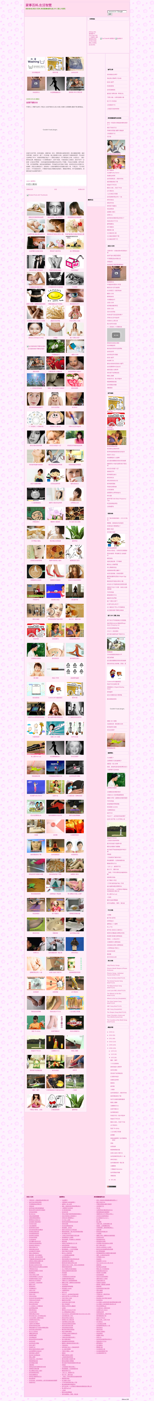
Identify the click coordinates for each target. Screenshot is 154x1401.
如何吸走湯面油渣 (34, 1231)
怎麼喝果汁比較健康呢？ (114, 760)
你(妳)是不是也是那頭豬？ (115, 314)
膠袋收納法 (110, 296)
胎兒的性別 (55, 658)
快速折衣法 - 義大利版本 (114, 378)
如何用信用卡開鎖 (74, 776)
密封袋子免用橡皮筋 (36, 1070)
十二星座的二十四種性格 (36, 426)
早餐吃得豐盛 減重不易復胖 (115, 130)
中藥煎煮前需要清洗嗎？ (69, 1337)
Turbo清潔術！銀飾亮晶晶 (36, 1317)
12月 (112, 1051)
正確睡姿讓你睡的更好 (36, 287)
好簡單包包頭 (100, 1237)
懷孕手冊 (55, 72)
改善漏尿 (36, 992)
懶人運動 (98, 1221)
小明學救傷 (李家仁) (113, 948)
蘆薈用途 (74, 541)
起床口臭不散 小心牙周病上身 (116, 819)
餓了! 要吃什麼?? (112, 601)
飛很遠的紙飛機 (36, 1011)
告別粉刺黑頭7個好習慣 (55, 619)
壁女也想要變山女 (36, 815)
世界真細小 (110, 921)
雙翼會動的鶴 (36, 776)
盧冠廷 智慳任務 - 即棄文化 (115, 93)
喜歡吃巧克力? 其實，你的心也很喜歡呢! (73, 1265)
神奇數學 (110, 692)
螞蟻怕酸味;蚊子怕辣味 (55, 304)
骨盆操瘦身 (110, 209)
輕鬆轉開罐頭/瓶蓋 (74, 972)
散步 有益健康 (66, 1304)
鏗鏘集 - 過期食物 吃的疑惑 (115, 523)
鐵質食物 (110, 558)
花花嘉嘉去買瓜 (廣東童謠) (115, 945)
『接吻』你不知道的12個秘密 (55, 388)
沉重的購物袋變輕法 (34, 1217)
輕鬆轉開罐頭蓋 (112, 381)
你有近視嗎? (75, 756)
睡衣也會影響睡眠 (74, 815)
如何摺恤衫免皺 (74, 933)
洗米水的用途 (55, 407)
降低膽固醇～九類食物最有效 (116, 860)
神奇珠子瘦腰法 (112, 206)
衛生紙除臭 (36, 697)
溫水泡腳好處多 (66, 1339)
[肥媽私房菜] (92, 39)
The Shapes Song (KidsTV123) (116, 1012)
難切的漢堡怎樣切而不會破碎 (37, 1210)
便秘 (111, 1143)
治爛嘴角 (113, 1166)
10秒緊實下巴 (111, 105)
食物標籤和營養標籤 (113, 804)
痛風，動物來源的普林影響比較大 (117, 767)
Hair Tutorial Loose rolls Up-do (104, 1262)
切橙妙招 (110, 261)
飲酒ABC (75, 407)
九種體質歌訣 (111, 810)
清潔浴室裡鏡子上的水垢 (36, 1276)
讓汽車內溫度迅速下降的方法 (116, 634)
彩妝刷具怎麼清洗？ (34, 1245)
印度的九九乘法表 (55, 426)
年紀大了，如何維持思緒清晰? (116, 816)
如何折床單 (74, 72)
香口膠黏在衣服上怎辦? (75, 894)
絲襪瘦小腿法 (75, 874)
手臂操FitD (36, 599)
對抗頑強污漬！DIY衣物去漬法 (37, 1315)
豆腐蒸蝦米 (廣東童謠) (114, 942)
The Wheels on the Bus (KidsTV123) (114, 994)
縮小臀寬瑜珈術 (74, 251)
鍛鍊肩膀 (98, 1286)
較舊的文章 (81, 189)
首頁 (55, 189)
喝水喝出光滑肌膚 (55, 541)
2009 (111, 1045)
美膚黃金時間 (111, 175)
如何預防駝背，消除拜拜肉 (115, 178)
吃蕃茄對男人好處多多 (55, 371)
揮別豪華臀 (74, 599)
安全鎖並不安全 (33, 1321)
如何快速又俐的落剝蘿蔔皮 (115, 264)
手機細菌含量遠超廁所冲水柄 (37, 1259)
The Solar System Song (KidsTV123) (114, 1002)
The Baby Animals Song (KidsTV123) (114, 986)
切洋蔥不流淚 (111, 532)
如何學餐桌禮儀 (33, 1308)
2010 (111, 1041)
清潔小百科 (110, 308)
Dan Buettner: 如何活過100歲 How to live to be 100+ (76, 1313)
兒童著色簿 (36, 737)
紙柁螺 (55, 835)
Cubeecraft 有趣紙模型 (55, 697)
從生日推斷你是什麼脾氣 (114, 695)
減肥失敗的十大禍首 (102, 1278)
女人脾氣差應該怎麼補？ (69, 1312)
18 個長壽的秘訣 (66, 1210)
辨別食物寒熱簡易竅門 (36, 407)
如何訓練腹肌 (111, 90)
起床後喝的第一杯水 (67, 1315)
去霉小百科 (110, 302)
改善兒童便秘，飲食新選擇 (115, 573)
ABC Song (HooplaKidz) (114, 1009)
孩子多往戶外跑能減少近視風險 (116, 620)
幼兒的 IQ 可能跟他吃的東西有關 (117, 584)
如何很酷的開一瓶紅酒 (55, 952)
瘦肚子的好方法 (112, 127)
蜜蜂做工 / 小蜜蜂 (112, 924)
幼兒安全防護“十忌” (55, 445)
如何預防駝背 (55, 854)
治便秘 (55, 337)
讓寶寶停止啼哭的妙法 (114, 492)
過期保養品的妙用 (34, 1249)
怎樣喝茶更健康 (36, 658)
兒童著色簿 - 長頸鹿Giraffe (115, 724)
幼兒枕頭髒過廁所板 (113, 628)
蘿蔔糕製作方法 (112, 595)
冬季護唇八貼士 (100, 1257)
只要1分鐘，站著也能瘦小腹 (115, 97)
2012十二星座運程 (112, 631)
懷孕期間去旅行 (74, 658)
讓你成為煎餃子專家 (55, 874)
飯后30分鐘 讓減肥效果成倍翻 (104, 1249)
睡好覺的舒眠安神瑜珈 (55, 464)
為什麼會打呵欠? (66, 1233)
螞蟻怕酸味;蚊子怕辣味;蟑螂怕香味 (38, 1327)
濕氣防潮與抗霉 (33, 1333)
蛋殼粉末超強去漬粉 (113, 343)
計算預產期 (110, 489)
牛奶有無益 (110, 592)
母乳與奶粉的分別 (112, 480)
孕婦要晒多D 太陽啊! (113, 457)
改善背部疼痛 (65, 1245)
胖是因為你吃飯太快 (102, 1231)
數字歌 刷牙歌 (111, 918)
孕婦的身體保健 (112, 486)
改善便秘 (55, 992)
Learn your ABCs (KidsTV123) (116, 990)
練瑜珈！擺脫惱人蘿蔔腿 (103, 1284)
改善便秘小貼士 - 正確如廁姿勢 (70, 1347)
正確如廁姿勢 (55, 1109)
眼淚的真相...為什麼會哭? (55, 217)
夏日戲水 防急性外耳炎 (35, 1265)
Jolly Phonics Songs (113, 965)
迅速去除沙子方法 (55, 1011)
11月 (112, 1054)
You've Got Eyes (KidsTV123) (116, 978)
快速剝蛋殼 (110, 86)
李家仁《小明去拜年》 (114, 939)
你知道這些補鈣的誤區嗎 (74, 445)
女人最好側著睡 (66, 1349)
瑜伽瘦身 (98, 1259)
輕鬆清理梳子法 (33, 1247)
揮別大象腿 (36, 619)
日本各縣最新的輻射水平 (114, 654)
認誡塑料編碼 (75, 678)
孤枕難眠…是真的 (67, 1227)
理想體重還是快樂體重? (75, 217)
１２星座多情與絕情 (36, 388)
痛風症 (64, 1353)
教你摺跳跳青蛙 (36, 894)
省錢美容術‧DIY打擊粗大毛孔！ (105, 1214)
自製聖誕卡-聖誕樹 (55, 894)
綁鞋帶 (75, 1070)
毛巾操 (109, 136)
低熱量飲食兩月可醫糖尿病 (69, 1247)
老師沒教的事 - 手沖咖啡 (114, 561)
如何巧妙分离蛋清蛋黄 (114, 255)
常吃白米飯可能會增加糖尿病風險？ (72, 1214)
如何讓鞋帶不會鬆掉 (34, 1251)
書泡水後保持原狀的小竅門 (115, 363)
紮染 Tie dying (36, 1031)
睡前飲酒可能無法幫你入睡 (55, 234)
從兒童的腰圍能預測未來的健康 (116, 460)
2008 (111, 1048)
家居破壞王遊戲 (112, 727)
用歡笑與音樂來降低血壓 (36, 217)
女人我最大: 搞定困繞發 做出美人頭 (106, 1304)
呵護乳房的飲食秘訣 (55, 270)
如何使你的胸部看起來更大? (115, 218)
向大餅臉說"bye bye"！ (102, 1217)
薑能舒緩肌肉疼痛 (67, 1266)
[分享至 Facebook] (34, 184)
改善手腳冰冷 (32, 102)
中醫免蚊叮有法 (33, 1268)
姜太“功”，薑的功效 (75, 619)
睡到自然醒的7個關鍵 (113, 846)
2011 (111, 1038)
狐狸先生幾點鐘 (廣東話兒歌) (116, 933)
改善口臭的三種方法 (55, 972)
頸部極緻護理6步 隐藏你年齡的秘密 (106, 1253)
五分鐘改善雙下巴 (112, 239)
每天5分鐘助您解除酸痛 (117, 1099)
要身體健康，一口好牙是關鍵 (70, 1249)
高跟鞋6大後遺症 (55, 580)
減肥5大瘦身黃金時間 (55, 503)
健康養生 (33, 181)
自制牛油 (55, 795)
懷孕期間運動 (111, 483)
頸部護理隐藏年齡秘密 (36, 464)
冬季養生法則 (75, 503)
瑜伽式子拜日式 (36, 1051)
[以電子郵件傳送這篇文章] (27, 184)
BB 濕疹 (36, 678)
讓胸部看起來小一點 (36, 972)
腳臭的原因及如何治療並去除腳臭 (38, 1266)
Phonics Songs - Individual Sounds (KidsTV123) (115, 974)
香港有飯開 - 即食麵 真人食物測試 (71, 1239)
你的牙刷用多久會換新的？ (69, 1216)
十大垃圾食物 (114, 1063)
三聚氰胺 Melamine (116, 1169)
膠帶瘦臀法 (110, 224)
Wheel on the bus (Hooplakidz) (116, 998)
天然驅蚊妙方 (56, 354)
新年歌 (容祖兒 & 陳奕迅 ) (114, 930)
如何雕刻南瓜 (114, 1112)
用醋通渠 (55, 933)
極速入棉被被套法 (34, 1253)
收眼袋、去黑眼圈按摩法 (103, 1225)
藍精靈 (109, 954)
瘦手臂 (98, 1220)
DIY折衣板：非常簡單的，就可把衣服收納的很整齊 (43, 1380)
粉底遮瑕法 (74, 854)
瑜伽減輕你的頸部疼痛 (68, 1341)
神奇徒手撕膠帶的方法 (35, 1376)
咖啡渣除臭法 (75, 483)
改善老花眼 (65, 1223)
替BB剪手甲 (110, 471)
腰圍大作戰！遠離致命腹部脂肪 (35, 304)
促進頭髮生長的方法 (102, 1270)
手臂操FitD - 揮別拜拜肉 (103, 1294)
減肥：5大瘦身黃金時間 (102, 1255)
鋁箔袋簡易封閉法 (34, 1372)
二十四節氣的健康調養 (68, 1255)
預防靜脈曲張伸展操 (75, 464)
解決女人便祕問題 (112, 564)
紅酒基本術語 (75, 835)
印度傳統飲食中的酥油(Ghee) (55, 1090)
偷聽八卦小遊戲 (55, 737)
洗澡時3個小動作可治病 (68, 1302)
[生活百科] (92, 45)
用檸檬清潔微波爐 (34, 1368)
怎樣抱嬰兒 (55, 639)
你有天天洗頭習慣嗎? (74, 580)
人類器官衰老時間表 (36, 560)
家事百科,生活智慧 (39, 5)
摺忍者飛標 (110, 657)
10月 (112, 1057)
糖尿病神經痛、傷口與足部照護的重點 (72, 1231)
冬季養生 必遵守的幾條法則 (69, 1333)
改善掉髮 (98, 1229)
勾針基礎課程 (33, 1225)
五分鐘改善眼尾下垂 (113, 236)
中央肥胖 (74, 287)
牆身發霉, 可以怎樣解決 (35, 1255)
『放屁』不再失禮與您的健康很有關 (72, 1376)
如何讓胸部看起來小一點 (114, 197)
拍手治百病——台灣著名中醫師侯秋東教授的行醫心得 (117, 890)
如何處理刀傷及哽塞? (35, 1221)
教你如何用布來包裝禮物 (114, 348)
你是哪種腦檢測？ (55, 92)
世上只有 (110, 927)
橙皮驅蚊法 (32, 1272)
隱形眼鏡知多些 (74, 304)
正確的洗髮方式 (100, 1280)
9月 (112, 1180)
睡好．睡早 (36, 1090)
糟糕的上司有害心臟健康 (69, 1306)
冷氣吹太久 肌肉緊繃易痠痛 (115, 795)
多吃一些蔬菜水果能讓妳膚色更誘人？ (106, 1200)
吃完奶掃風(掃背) (75, 639)
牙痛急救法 (36, 522)
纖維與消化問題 (55, 321)
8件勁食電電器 (33, 1212)
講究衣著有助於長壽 (36, 445)
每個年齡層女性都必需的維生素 (74, 234)
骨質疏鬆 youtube (112, 807)
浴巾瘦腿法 (110, 227)
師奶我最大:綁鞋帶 (112, 369)
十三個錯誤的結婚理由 (75, 717)
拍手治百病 (74, 737)
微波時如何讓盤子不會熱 (36, 1270)
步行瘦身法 (74, 992)
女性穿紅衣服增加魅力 (102, 1216)
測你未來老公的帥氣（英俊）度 (116, 663)
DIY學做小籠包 (35, 541)
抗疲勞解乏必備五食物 (36, 251)
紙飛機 (112, 1135)
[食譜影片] (92, 33)
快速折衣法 (32, 1382)
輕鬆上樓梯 (74, 1051)
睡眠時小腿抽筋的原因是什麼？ (70, 1343)
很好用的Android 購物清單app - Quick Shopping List (116, 624)
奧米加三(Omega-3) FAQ (36, 337)
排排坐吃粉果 (111, 951)
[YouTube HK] (93, 35)
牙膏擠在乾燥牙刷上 (34, 1319)
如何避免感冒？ (66, 1257)
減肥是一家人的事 (112, 764)
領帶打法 (36, 952)
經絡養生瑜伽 (55, 599)
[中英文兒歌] (92, 41)
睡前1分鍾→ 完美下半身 (114, 188)
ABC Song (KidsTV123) (114, 1006)
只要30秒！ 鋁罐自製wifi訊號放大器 (39, 1200)
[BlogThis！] (29, 184)
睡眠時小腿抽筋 (55, 522)
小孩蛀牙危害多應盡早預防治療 (70, 1235)
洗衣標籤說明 (36, 72)
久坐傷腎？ (110, 757)
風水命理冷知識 (112, 324)
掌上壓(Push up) (36, 756)
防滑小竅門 (110, 82)
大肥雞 (109, 915)
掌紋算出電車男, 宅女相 (114, 78)
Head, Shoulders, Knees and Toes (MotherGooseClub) (116, 1016)
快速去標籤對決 (74, 1031)
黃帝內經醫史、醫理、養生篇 (116, 903)
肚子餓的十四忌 (112, 880)
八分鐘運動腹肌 (36, 503)
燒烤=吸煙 (36, 371)
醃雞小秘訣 (110, 529)
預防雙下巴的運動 (101, 1272)
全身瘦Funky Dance (36, 795)
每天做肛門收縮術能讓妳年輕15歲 (71, 1362)
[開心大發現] (92, 43)
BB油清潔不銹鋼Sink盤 (36, 874)
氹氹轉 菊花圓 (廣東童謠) (114, 936)
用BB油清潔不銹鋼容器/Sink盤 (37, 1366)
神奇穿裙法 (74, 952)
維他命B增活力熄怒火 (74, 371)
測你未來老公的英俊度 (36, 270)
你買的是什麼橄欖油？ (114, 526)
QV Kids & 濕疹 (66, 1220)
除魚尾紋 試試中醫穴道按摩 (104, 1298)
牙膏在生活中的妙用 (75, 426)
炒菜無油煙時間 (55, 483)
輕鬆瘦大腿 (110, 230)
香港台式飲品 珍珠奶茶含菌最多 (117, 550)
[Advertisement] (66, 13)
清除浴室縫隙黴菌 (34, 1216)
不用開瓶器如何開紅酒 (114, 258)
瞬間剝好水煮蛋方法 (34, 1220)
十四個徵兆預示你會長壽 (55, 287)
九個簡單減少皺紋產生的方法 (36, 234)
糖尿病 (112, 1083)
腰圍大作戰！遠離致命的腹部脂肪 (117, 798)
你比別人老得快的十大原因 (103, 1247)
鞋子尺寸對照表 (112, 101)
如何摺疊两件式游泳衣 (55, 815)
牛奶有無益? (75, 270)
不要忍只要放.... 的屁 (36, 1109)
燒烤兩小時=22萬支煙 (75, 92)
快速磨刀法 (110, 360)
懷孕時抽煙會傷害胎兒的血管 (116, 451)
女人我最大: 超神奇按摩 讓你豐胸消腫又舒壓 (108, 1302)
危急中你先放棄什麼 (113, 684)
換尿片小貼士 (111, 455)
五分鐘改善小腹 (112, 233)
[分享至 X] (31, 184)
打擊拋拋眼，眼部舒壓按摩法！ (105, 1227)
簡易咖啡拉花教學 (36, 580)
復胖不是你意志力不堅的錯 (69, 1229)
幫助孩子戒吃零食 (55, 251)
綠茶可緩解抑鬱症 (36, 483)
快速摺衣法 (36, 92)
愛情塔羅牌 (74, 388)
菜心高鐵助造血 (112, 567)
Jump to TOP (125, 1399)
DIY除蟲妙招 (32, 1239)
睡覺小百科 (75, 354)
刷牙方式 (110, 813)
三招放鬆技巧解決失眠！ (114, 857)
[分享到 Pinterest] (36, 184)
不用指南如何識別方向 (55, 776)
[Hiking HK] (92, 32)
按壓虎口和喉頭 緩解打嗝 (36, 1261)
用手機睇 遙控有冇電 (35, 1241)
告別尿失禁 (65, 1212)
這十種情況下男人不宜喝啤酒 (116, 607)
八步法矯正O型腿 (75, 1011)
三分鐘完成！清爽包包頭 (74, 795)
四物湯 (109, 854)
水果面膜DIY (99, 1296)
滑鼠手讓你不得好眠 (67, 1251)
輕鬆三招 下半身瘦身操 (102, 1268)
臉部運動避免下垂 (36, 854)
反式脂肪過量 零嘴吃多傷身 (115, 610)
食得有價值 (55, 1070)
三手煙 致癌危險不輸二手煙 (115, 883)
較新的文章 (30, 189)
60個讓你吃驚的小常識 (114, 284)
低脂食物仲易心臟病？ (114, 570)
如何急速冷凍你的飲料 (35, 1329)
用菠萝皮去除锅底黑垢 (35, 1243)
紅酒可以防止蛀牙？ (113, 604)
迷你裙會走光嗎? (112, 74)
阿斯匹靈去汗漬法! (34, 1313)
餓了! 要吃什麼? (75, 337)
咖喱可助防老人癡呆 (55, 560)
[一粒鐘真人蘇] (93, 37)
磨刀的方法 (32, 1214)
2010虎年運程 (33, 1312)
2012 (111, 1035)
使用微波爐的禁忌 (112, 305)
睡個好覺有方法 (112, 863)
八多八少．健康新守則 (114, 866)
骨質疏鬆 (64, 1272)
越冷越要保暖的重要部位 (55, 717)
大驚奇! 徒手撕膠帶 (34, 1323)
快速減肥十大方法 (101, 1261)
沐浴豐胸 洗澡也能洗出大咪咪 (36, 321)
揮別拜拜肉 (36, 933)
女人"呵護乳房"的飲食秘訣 (69, 1268)
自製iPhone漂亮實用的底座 (36, 717)
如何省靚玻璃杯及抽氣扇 (36, 1229)
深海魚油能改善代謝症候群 (69, 1270)
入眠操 (36, 835)
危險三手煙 (55, 678)
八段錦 (75, 1090)
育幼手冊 (36, 639)
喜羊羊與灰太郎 (112, 957)
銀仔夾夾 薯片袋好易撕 (36, 1257)
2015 (111, 1032)
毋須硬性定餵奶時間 (113, 448)
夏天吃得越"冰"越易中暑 (114, 843)
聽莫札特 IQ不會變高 (113, 287)
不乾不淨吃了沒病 (74, 321)
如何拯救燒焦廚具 (34, 1233)
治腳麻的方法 (55, 1051)
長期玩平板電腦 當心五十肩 (69, 1243)
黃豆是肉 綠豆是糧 (74, 522)
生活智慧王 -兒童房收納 (114, 290)
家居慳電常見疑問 (34, 1227)
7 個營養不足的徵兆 (113, 769)
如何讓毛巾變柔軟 (34, 1235)
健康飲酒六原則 (74, 560)
